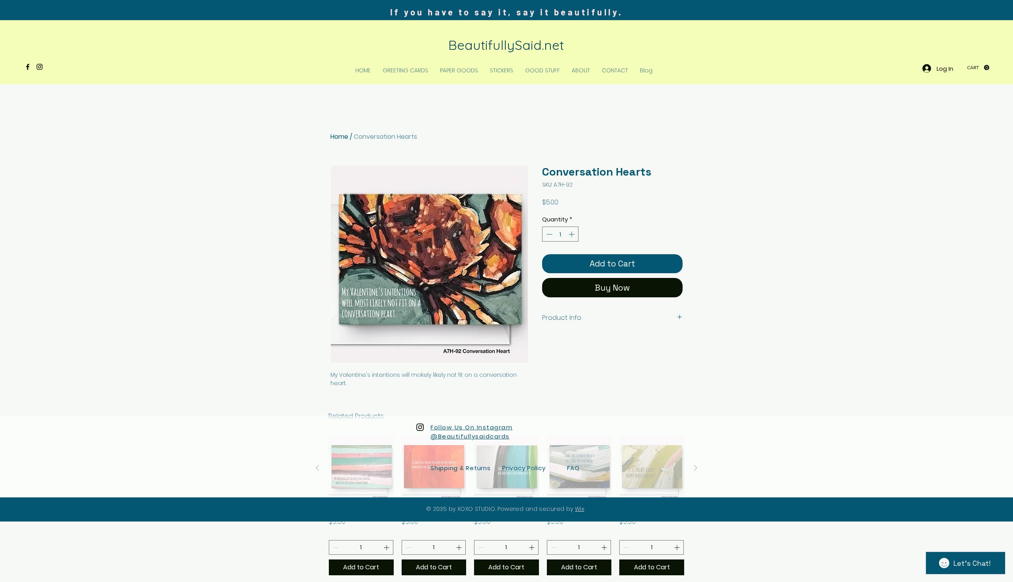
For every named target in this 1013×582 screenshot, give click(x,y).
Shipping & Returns (461, 468)
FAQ (573, 468)
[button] (978, 67)
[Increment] (572, 234)
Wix (579, 509)
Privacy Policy (524, 468)
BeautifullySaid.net (506, 45)
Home (339, 136)
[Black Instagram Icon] (40, 67)
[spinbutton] (560, 234)
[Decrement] (548, 234)
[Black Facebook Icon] (28, 67)
